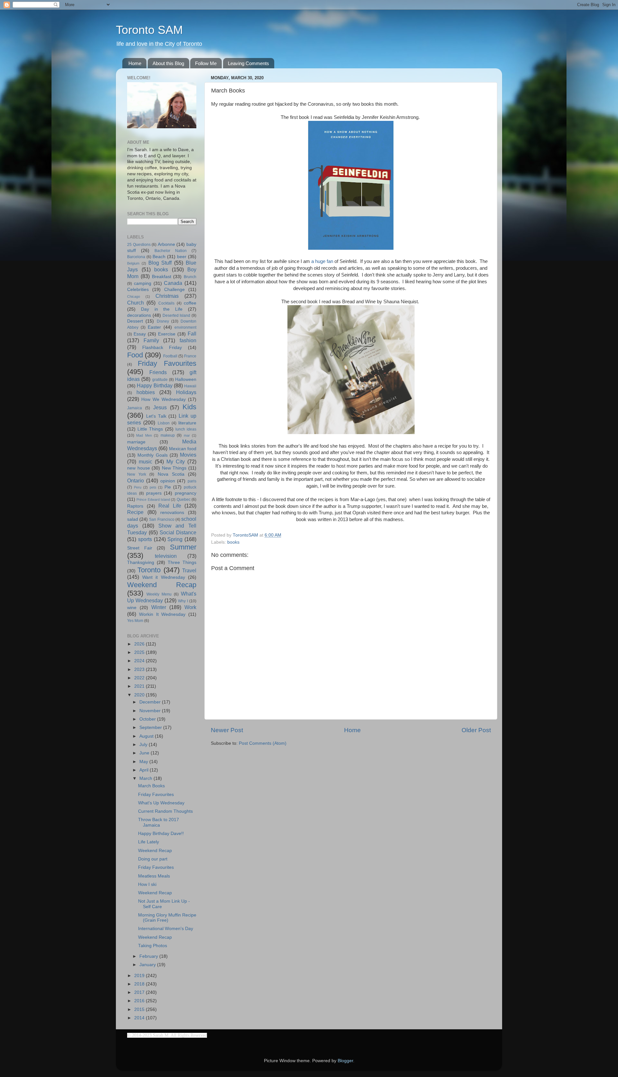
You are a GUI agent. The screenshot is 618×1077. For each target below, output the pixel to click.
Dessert (135, 321)
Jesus (160, 407)
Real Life (169, 506)
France (190, 356)
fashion (188, 340)
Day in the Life (162, 309)
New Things (174, 468)
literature (187, 423)
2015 (140, 1009)
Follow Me (206, 63)
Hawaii (190, 386)
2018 (140, 984)
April (144, 770)
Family (151, 340)
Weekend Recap (161, 585)
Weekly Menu (159, 594)
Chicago (133, 296)
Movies (188, 455)
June (145, 753)
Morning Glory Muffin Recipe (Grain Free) (167, 918)
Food (135, 355)
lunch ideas (185, 429)
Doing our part (152, 859)
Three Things (182, 562)
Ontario (135, 480)
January (148, 964)
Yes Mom (135, 620)
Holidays (186, 392)
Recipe (135, 512)
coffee (190, 303)
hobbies (145, 392)
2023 (140, 669)
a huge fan (322, 261)
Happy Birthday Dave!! (161, 833)
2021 (140, 686)
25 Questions (139, 244)
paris (192, 481)
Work (190, 607)
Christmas (167, 296)
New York (136, 474)
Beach (159, 256)
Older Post (476, 730)
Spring (175, 539)
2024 (140, 660)
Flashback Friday (162, 347)
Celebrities (138, 289)
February (149, 956)
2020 (140, 695)
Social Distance (178, 532)
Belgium (133, 263)
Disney (163, 321)
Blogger (345, 1060)
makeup (168, 435)
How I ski (147, 884)
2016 (140, 1000)
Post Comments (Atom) (262, 743)
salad (132, 519)
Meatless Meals (154, 876)
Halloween (185, 379)
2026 (140, 644)
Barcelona (136, 257)
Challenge (174, 289)
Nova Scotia (171, 474)
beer (181, 256)
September (151, 727)
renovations (172, 512)
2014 (140, 1017)
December (150, 702)
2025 (140, 652)
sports (145, 539)
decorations (139, 315)
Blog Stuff (160, 263)
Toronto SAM (149, 29)
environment (185, 327)
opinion (167, 481)
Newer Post (227, 730)
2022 (140, 677)
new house (138, 468)
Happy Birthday (154, 385)
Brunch (190, 277)
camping (142, 283)
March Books (151, 785)
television (166, 556)
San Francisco (161, 519)
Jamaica (134, 408)
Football (170, 356)
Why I (183, 601)
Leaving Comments (248, 63)
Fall (192, 333)
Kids (189, 407)
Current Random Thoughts (165, 811)
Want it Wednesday (163, 577)
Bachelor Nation (170, 250)
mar (187, 435)
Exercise (166, 334)
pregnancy (185, 493)
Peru (137, 487)
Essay (140, 334)
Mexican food (182, 448)
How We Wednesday (163, 399)
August (147, 736)
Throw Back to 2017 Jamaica (158, 822)
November (150, 710)
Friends (158, 372)
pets (153, 487)
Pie (167, 487)
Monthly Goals (152, 455)
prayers (154, 493)
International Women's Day (165, 928)
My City (175, 461)
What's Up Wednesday (161, 802)
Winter (158, 607)
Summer (183, 547)
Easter (154, 327)
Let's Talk (156, 416)
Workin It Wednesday (162, 614)
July (144, 744)
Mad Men (144, 435)
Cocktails (166, 303)
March (146, 778)
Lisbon (164, 423)
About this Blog (168, 63)
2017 (140, 992)
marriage (136, 442)
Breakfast (161, 276)
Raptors (135, 506)
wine (131, 607)
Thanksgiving (140, 562)
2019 (140, 975)
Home (134, 63)
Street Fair (139, 548)
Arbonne (166, 244)
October (148, 719)
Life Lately (148, 841)
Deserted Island (177, 315)
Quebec (184, 499)
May (144, 761)
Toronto (149, 570)
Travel (189, 570)
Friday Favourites (167, 363)
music (145, 461)
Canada (173, 283)
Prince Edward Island (153, 499)
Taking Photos (152, 945)
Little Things (150, 429)
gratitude (160, 379)
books (233, 542)
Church (135, 303)
